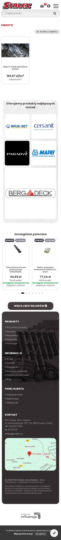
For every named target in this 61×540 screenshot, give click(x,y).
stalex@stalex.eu (14, 433)
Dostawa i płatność (17, 371)
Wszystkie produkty (17, 327)
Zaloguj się (12, 402)
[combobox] (27, 13)
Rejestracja (12, 398)
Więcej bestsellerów (29, 306)
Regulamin (12, 367)
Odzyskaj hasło (14, 394)
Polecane (11, 339)
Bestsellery (12, 335)
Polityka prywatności (17, 375)
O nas (9, 359)
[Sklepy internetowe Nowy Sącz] (30, 515)
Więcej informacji (23, 533)
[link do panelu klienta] (49, 6)
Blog (8, 379)
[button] (18, 293)
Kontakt (10, 363)
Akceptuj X (41, 533)
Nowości (10, 331)
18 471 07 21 (11, 429)
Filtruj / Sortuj (48, 31)
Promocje (11, 343)
